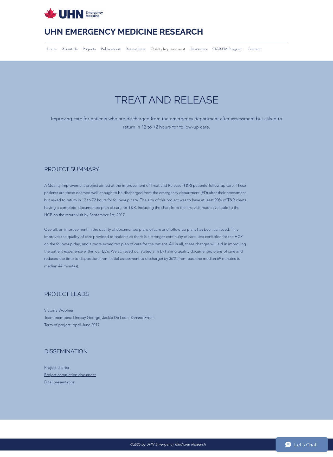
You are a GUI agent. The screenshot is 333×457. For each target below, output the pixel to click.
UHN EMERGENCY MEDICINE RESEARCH (123, 31)
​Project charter (56, 367)
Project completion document (70, 374)
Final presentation (59, 381)
